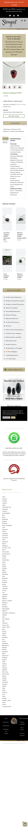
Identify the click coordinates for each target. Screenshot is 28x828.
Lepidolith (4, 594)
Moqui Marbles (6, 609)
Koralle (4, 584)
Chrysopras (5, 537)
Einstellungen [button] (6, 417)
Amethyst (4, 501)
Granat (4, 562)
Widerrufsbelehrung (22, 718)
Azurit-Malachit (6, 513)
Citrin (3, 539)
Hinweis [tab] (5, 142)
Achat (3, 497)
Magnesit (4, 596)
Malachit (4, 598)
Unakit (4, 702)
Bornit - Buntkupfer (7, 525)
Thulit (3, 690)
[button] (24, 62)
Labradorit (4, 586)
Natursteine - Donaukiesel (8, 613)
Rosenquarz (5, 651)
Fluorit (4, 550)
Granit (3, 564)
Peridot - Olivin (6, 627)
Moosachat (5, 606)
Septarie (4, 665)
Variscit (4, 704)
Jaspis (3, 576)
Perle (3, 629)
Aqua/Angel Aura (6, 507)
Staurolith (4, 684)
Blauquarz (4, 523)
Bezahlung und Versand (6, 731)
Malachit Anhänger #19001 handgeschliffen (21, 235)
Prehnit (4, 635)
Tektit (3, 688)
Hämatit (4, 566)
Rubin (3, 653)
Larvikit (4, 590)
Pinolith (4, 633)
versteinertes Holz (6, 706)
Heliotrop (4, 568)
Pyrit (3, 639)
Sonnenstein (5, 682)
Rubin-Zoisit (5, 655)
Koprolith (4, 582)
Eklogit (4, 543)
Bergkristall (5, 519)
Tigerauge (4, 692)
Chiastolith (5, 533)
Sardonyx (4, 663)
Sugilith (4, 686)
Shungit (4, 676)
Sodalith (4, 680)
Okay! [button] (13, 417)
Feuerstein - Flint (6, 547)
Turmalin (4, 698)
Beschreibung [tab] (5, 138)
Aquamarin (5, 509)
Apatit (3, 505)
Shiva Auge (5, 672)
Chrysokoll (5, 535)
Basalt (3, 517)
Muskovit (4, 611)
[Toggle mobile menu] (25, 20)
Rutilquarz (4, 657)
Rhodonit (4, 647)
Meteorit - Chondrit (7, 600)
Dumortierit (5, 541)
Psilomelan (5, 637)
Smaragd (4, 678)
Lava (3, 592)
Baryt (3, 515)
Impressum (6, 722)
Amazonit (4, 499)
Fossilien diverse (6, 554)
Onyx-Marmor (5, 619)
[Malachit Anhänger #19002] (21, 260)
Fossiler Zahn (5, 552)
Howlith (4, 572)
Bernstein (4, 521)
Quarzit (4, 641)
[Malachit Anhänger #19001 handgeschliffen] (21, 219)
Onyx (3, 617)
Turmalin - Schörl (6, 700)
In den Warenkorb (15, 123)
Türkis (3, 696)
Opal (3, 621)
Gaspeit (4, 558)
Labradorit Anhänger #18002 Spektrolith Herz (6, 236)
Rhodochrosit (5, 645)
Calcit (3, 527)
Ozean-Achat (5, 625)
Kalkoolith (4, 578)
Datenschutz (6, 725)
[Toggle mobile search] (22, 20)
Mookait (4, 604)
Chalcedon (4, 529)
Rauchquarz (5, 643)
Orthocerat (4, 623)
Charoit (4, 531)
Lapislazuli (5, 588)
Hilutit (3, 570)
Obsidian (4, 615)
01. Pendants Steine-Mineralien (16, 131)
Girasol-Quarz (5, 560)
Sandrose (4, 659)
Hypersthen (5, 574)
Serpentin (4, 668)
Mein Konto (22, 729)
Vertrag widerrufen (22, 723)
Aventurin (4, 511)
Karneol (4, 580)
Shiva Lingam (5, 674)
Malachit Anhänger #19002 (20, 275)
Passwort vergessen (22, 734)
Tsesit (3, 694)
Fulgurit (4, 556)
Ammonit (4, 503)
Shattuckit (4, 670)
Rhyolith (4, 649)
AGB (6, 718)
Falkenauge (5, 545)
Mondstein (4, 602)
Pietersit (4, 631)
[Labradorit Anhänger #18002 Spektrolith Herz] (7, 219)
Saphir (3, 661)
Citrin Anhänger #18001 (6, 275)
